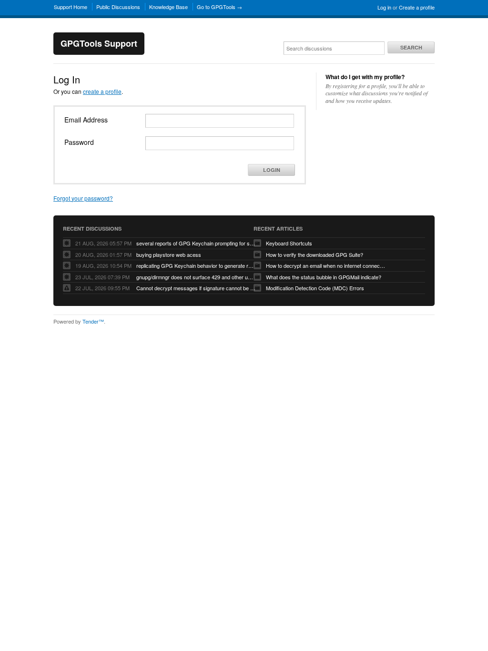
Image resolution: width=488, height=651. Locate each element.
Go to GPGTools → (219, 6)
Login (271, 169)
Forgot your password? (83, 198)
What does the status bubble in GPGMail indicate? (323, 277)
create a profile (102, 91)
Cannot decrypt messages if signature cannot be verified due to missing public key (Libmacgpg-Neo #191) (195, 288)
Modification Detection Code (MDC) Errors (315, 288)
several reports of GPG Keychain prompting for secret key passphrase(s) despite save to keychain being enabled (195, 243)
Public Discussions (118, 6)
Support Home (70, 6)
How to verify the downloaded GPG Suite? (314, 254)
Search (411, 47)
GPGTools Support (99, 43)
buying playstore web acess (168, 254)
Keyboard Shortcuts (289, 243)
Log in (384, 7)
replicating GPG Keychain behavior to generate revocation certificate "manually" (195, 265)
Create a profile (417, 7)
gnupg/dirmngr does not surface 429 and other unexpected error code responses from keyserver (195, 277)
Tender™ (93, 321)
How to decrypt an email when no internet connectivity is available (325, 265)
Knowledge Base (168, 6)
